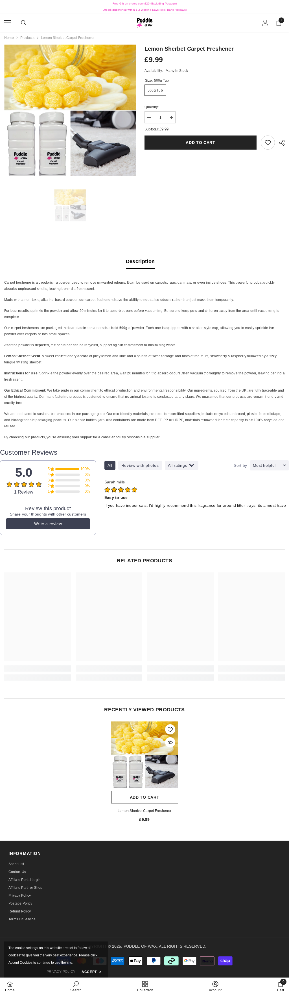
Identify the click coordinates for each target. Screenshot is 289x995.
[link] (268, 143)
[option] (70, 110)
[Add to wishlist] (170, 729)
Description (140, 261)
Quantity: (151, 107)
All (110, 465)
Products (27, 38)
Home (9, 38)
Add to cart (200, 142)
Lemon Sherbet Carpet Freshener (144, 811)
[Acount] (265, 23)
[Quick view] (170, 742)
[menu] (7, 22)
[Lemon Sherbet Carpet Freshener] (144, 754)
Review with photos (140, 465)
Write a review (48, 523)
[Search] (23, 22)
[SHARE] (280, 143)
